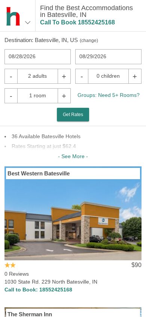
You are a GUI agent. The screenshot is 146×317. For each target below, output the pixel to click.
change (89, 40)
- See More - (73, 156)
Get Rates (73, 114)
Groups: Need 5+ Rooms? (108, 95)
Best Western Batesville (38, 173)
